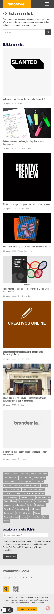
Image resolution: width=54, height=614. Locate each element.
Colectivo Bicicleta (11, 477)
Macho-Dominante (25, 251)
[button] (7, 610)
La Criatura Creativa (11, 497)
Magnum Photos (10, 501)
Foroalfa (7, 493)
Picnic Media (8, 509)
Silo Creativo (27, 513)
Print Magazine (34, 509)
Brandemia (22, 459)
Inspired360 (39, 493)
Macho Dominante (43, 497)
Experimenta (27, 489)
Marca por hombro (25, 501)
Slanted (21, 103)
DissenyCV (18, 485)
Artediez (15, 474)
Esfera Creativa (9, 489)
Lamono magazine (27, 497)
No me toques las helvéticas (14, 505)
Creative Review (24, 208)
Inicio (5, 578)
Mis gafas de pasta (41, 501)
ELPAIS (44, 485)
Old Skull (30, 505)
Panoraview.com (16, 571)
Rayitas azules (9, 513)
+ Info (21, 609)
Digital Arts (8, 485)
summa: (24, 517)
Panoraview (17, 4)
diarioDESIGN (38, 481)
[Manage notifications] (48, 608)
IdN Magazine (28, 493)
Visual (45, 517)
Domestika (28, 485)
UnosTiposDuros (35, 517)
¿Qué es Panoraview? (16, 578)
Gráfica (21, 405)
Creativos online (24, 148)
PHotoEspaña (40, 505)
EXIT (18, 489)
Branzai (33, 474)
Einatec (36, 485)
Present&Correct (21, 509)
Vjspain (6, 521)
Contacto (29, 578)
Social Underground (11, 517)
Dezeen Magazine (24, 481)
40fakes (7, 474)
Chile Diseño (42, 474)
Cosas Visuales (25, 477)
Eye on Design (39, 489)
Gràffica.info (16, 493)
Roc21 (18, 513)
